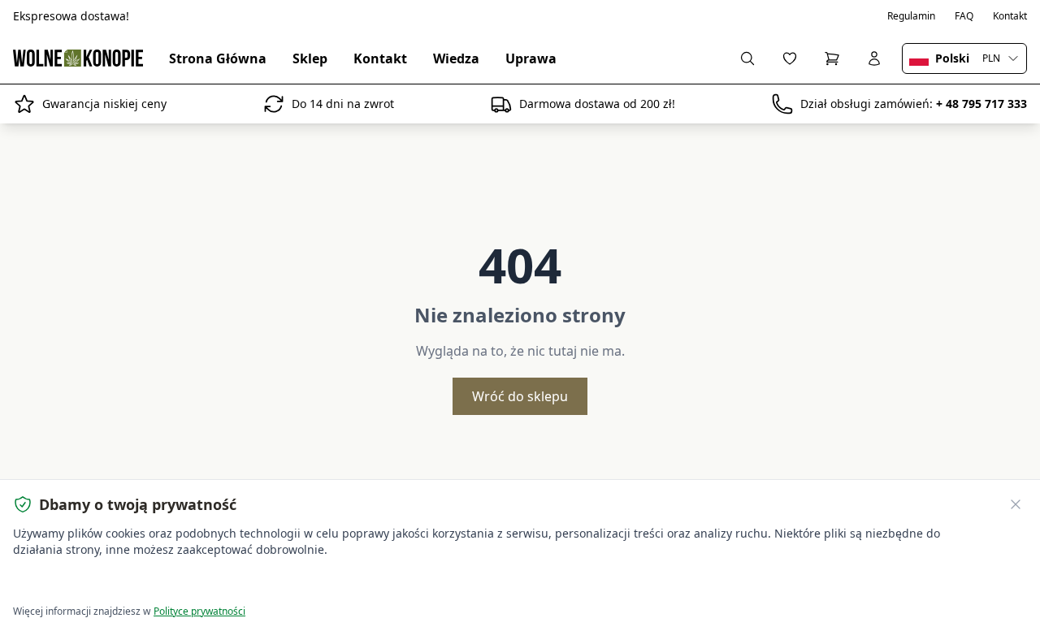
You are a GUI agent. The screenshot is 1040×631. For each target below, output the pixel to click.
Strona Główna (217, 58)
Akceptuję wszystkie (73, 583)
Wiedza (456, 58)
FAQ (964, 16)
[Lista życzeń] (789, 58)
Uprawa (531, 58)
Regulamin (911, 16)
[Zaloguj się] (874, 58)
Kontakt (1010, 16)
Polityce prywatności (199, 611)
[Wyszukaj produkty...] (747, 58)
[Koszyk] (832, 58)
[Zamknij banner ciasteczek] (1015, 504)
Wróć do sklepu (520, 396)
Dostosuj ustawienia (199, 583)
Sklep (309, 58)
